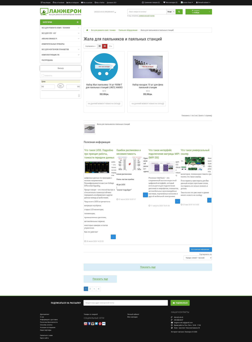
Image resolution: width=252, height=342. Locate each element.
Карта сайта (44, 338)
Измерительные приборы (53, 44)
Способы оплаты (46, 325)
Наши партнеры (45, 330)
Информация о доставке (49, 320)
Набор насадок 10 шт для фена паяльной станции (147, 86)
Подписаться (182, 303)
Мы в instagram (73, 3)
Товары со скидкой (91, 314)
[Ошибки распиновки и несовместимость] (129, 163)
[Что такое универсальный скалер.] (194, 163)
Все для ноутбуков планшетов (55, 49)
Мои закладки (132, 317)
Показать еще (148, 267)
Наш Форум (46, 3)
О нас (42, 317)
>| (98, 289)
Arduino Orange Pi (49, 39)
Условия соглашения (47, 327)
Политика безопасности (49, 322)
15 (110, 46)
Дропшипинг (44, 314)
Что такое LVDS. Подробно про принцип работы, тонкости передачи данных (99, 154)
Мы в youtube (87, 3)
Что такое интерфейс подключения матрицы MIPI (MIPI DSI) (164, 154)
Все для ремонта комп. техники (56, 28)
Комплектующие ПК (50, 55)
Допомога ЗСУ (111, 3)
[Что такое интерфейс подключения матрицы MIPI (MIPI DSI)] (162, 167)
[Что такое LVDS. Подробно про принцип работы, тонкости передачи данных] (97, 167)
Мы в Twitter (100, 3)
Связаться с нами (46, 335)
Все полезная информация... (200, 249)
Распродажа (47, 60)
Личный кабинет (133, 314)
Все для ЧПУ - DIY (49, 33)
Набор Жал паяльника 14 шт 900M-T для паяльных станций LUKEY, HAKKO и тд (104, 87)
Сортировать (89, 46)
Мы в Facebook (59, 3)
